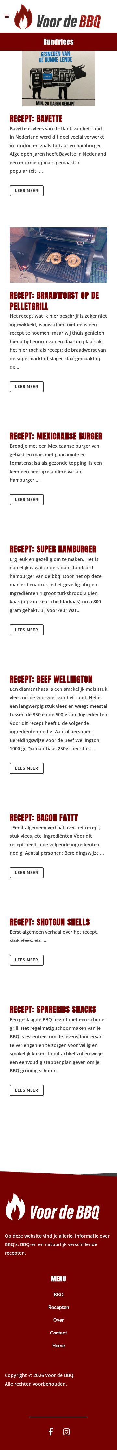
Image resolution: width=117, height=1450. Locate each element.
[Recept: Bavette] (58, 78)
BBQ (59, 1294)
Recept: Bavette (36, 119)
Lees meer (26, 190)
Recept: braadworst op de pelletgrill (54, 301)
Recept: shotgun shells (50, 922)
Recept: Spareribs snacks (54, 1009)
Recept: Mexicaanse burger (56, 436)
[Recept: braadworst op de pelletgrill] (58, 255)
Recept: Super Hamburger (53, 549)
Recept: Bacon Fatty (44, 818)
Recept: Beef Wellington (51, 679)
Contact (58, 1332)
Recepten (58, 1307)
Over (58, 1320)
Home (58, 1345)
